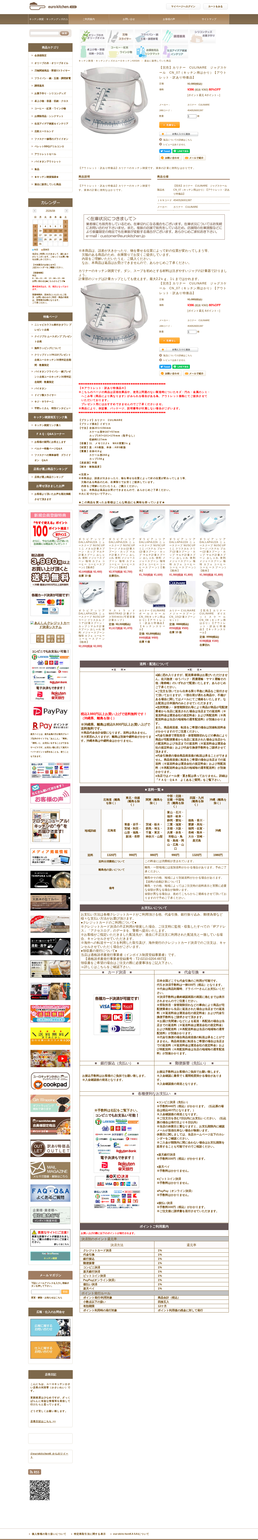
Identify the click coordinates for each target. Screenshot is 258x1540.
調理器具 (39, 85)
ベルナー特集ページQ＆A (48, 448)
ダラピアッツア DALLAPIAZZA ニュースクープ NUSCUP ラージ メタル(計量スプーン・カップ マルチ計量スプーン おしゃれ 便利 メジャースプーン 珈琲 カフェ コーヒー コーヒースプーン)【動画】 (122, 553)
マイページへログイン (183, 6)
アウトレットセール (45, 154)
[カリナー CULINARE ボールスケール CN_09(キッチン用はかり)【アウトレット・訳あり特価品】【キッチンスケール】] (152, 605)
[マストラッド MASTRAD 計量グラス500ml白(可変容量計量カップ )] (122, 605)
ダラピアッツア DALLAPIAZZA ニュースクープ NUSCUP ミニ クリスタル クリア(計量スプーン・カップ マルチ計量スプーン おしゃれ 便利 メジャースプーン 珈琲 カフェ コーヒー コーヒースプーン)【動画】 (182, 555)
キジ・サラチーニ (44, 401)
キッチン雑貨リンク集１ (47, 425)
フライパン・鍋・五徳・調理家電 (52, 78)
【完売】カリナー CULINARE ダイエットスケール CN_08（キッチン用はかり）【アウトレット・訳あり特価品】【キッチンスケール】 (214, 621)
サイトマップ (209, 19)
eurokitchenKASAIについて (131, 1534)
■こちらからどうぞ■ (55, 281)
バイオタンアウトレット (47, 161)
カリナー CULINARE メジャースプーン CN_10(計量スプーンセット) (182, 615)
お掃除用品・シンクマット (48, 116)
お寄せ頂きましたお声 (50, 486)
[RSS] (34, 1473)
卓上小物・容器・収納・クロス (51, 101)
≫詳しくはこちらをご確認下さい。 (106, 967)
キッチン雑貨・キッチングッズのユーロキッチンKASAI (48, 24)
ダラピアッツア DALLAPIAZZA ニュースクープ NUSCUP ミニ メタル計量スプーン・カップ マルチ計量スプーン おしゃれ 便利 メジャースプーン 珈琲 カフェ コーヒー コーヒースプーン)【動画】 (92, 553)
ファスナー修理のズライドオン (51, 139)
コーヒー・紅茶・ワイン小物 (50, 108)
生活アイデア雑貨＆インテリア (51, 123)
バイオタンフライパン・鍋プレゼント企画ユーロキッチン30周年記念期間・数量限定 (52, 376)
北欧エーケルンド (44, 131)
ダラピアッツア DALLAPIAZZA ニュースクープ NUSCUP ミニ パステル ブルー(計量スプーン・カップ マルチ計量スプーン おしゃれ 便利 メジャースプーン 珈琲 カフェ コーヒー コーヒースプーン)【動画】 (152, 555)
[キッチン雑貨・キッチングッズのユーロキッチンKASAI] (53, 11)
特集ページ (50, 316)
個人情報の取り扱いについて (49, 1534)
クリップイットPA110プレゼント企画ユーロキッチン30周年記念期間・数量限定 (52, 359)
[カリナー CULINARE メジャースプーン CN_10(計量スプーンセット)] (182, 605)
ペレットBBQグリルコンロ (49, 146)
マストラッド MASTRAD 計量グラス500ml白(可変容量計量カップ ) (122, 615)
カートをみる (215, 6)
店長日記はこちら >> (43, 1421)
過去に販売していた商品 (157, 61)
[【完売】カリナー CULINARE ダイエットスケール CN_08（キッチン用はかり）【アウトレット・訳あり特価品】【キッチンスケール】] (213, 605)
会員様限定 (40, 55)
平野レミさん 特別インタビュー (52, 408)
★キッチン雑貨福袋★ (46, 176)
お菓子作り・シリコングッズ (50, 93)
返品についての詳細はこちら (177, 140)
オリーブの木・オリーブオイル (51, 63)
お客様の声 (169, 19)
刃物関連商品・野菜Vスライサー (52, 70)
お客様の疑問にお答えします (50, 442)
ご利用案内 (89, 19)
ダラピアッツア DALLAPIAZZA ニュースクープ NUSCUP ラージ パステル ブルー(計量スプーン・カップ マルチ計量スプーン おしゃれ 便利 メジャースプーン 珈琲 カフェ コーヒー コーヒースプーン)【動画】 (213, 555)
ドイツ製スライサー (45, 395)
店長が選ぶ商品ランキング (50, 469)
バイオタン (40, 388)
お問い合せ (129, 19)
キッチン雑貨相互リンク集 (50, 417)
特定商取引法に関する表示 (90, 1534)
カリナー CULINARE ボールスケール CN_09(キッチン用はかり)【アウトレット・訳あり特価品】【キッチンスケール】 (152, 620)
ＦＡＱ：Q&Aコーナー (50, 433)
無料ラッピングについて (47, 348)
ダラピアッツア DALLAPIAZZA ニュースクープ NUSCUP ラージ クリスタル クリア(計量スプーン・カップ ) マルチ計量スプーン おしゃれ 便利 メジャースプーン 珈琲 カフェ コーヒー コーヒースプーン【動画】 (92, 626)
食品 (36, 169)
